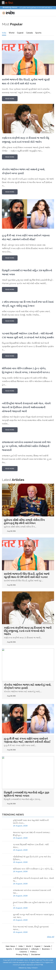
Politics (33, 952)
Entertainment (21, 949)
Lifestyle (35, 949)
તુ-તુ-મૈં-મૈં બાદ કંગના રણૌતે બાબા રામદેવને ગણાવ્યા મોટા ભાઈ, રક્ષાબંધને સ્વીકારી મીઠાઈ (27, 740)
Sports (38, 33)
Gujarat (20, 33)
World (11, 33)
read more (9, 99)
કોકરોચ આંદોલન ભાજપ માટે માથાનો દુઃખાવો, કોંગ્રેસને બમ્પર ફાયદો (27, 686)
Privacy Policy (22, 954)
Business (46, 949)
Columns (23, 952)
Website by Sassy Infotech (28, 968)
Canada (29, 33)
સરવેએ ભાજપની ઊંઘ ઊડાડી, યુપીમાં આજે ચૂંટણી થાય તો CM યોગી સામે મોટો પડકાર (26, 575)
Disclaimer (35, 954)
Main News (10, 946)
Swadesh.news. (22, 960)
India (4, 33)
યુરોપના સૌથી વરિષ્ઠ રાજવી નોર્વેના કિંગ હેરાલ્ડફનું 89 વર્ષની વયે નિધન (24, 521)
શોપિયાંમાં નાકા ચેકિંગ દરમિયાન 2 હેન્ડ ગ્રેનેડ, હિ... (33, 869)
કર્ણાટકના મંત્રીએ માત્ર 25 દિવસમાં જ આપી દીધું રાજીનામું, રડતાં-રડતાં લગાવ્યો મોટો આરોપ (28, 631)
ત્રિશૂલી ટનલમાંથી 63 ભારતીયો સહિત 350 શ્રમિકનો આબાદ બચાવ (26, 794)
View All (50, 937)
